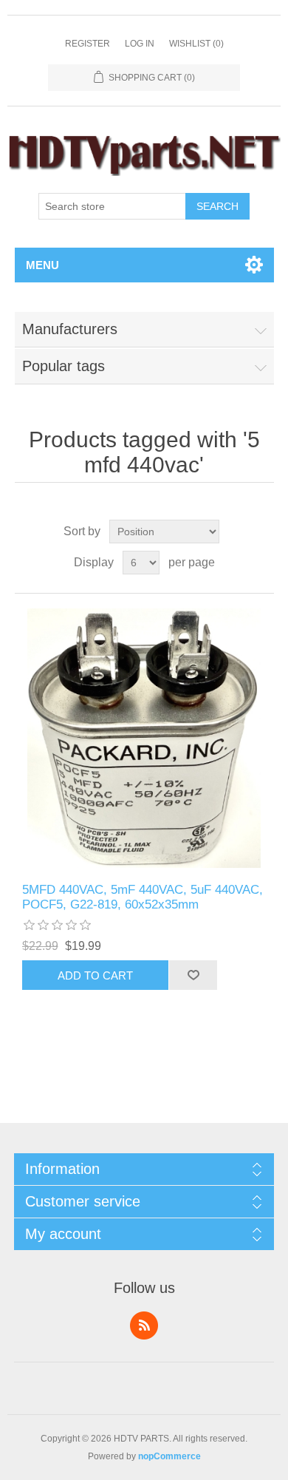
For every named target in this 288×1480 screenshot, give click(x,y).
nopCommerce (169, 1456)
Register (87, 43)
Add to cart (95, 975)
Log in (139, 43)
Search (217, 206)
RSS (144, 1325)
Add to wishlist (192, 975)
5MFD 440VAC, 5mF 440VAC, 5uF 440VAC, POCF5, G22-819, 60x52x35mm (142, 897)
